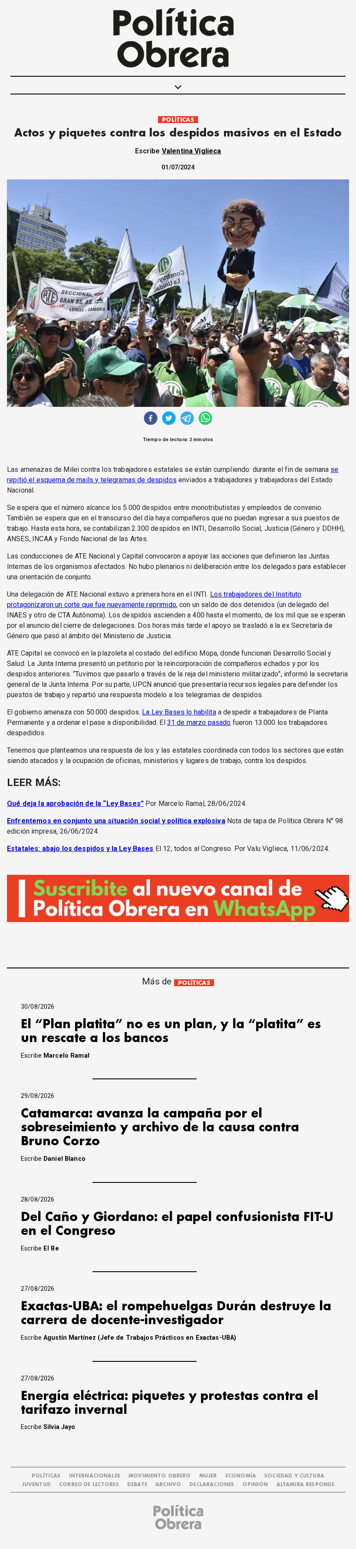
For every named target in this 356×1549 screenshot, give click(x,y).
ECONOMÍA (240, 1476)
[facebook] (151, 419)
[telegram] (187, 419)
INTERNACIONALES (94, 1476)
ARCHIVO (168, 1484)
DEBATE (137, 1484)
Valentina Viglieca (191, 151)
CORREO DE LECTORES (89, 1484)
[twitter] (169, 419)
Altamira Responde (306, 1484)
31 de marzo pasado (199, 722)
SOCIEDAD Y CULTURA (294, 1476)
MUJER (208, 1476)
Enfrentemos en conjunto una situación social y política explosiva (116, 821)
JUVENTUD (36, 1484)
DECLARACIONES (211, 1484)
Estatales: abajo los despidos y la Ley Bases (80, 848)
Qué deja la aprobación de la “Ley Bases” (75, 803)
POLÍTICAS (178, 120)
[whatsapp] (205, 419)
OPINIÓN (255, 1484)
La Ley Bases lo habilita (179, 712)
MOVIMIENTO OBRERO (160, 1476)
